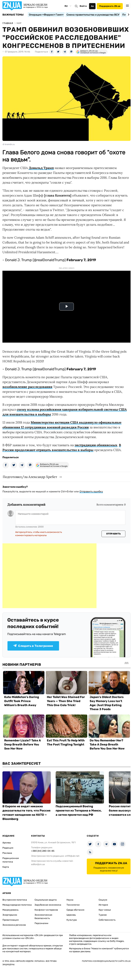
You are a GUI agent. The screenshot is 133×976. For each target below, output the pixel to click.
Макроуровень (10, 909)
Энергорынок (9, 915)
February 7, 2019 (81, 260)
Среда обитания (75, 909)
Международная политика (17, 904)
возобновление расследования (27, 387)
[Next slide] (128, 14)
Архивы (6, 842)
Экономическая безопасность (43, 917)
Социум (103, 899)
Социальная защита (46, 899)
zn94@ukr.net (72, 856)
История (103, 904)
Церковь (71, 915)
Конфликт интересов (46, 909)
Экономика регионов (14, 925)
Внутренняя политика (14, 899)
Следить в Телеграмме (35, 646)
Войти (83, 6)
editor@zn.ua (38, 864)
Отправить (113, 533)
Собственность (107, 920)
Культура (71, 920)
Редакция (7, 847)
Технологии (73, 904)
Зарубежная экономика (48, 904)
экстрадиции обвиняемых (96, 445)
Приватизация (10, 920)
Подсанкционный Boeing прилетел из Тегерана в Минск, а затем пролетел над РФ (79, 811)
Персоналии (41, 923)
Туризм (103, 915)
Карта (5, 867)
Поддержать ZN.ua (109, 6)
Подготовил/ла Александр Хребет (30, 477)
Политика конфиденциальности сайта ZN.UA (106, 961)
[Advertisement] (49, 575)
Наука (69, 899)
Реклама (7, 853)
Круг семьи (105, 909)
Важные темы (13, 14)
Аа (92, 6)
